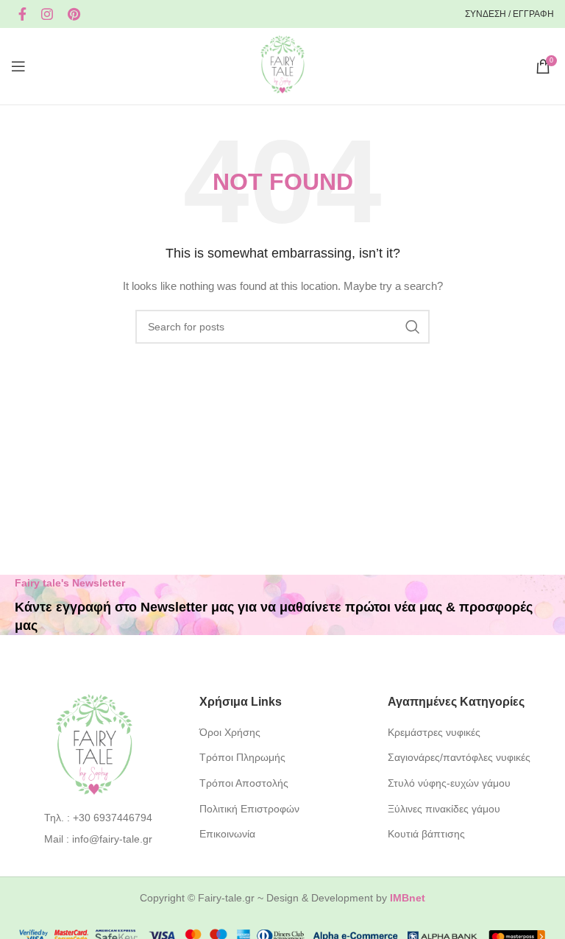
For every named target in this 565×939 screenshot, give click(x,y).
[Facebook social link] (22, 14)
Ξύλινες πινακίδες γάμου (444, 809)
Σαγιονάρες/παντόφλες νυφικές (459, 757)
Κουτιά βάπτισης (426, 834)
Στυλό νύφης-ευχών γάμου (449, 783)
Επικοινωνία (227, 834)
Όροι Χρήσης (229, 732)
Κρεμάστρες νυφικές (434, 732)
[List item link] (94, 817)
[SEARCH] (413, 327)
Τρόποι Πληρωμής (242, 757)
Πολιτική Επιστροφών (249, 809)
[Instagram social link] (47, 14)
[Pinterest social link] (74, 14)
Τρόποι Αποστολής (243, 783)
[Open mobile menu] (18, 66)
